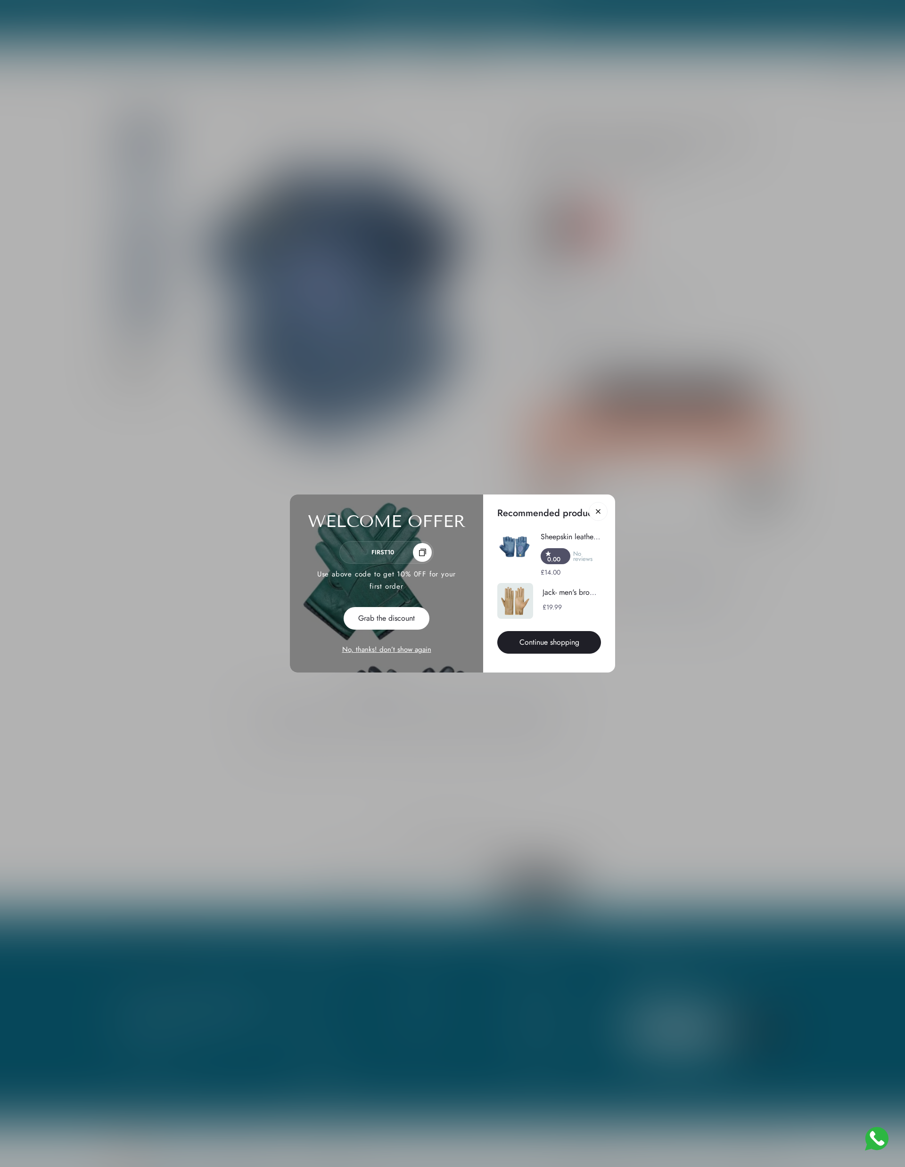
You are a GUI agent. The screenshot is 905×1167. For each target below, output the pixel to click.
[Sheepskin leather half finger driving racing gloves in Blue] (514, 547)
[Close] (598, 511)
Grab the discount (386, 618)
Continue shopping (549, 642)
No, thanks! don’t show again (386, 649)
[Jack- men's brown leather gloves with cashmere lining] (515, 601)
